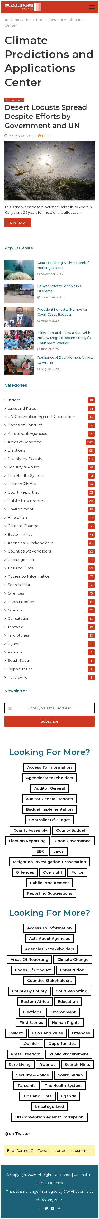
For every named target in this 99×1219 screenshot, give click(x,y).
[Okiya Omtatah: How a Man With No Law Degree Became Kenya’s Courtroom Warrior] (19, 340)
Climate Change (23, 526)
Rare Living (17, 677)
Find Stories (18, 635)
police (77, 872)
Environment (14, 100)
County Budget (71, 830)
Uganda (15, 644)
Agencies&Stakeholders (49, 777)
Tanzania (15, 627)
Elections (16, 450)
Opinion (15, 610)
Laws (58, 851)
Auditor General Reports (49, 798)
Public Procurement (27, 500)
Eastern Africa (20, 534)
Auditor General (49, 788)
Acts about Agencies (27, 433)
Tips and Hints (20, 568)
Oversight (52, 872)
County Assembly (30, 830)
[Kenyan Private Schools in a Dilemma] (19, 293)
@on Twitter (17, 1133)
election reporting (27, 840)
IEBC (40, 851)
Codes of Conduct (25, 425)
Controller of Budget (49, 819)
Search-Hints (20, 584)
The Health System (26, 475)
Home (13, 20)
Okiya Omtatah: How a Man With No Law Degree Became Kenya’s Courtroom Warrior (64, 338)
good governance (73, 840)
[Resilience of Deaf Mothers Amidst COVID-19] (19, 365)
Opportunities (20, 669)
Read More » (17, 223)
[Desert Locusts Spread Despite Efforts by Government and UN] (49, 170)
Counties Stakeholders (29, 551)
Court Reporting (24, 492)
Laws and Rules (22, 408)
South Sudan (19, 660)
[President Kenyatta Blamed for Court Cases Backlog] (19, 317)
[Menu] (92, 7)
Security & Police (23, 467)
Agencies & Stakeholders (30, 543)
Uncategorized (21, 560)
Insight (14, 400)
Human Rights (22, 484)
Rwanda (15, 652)
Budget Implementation (49, 809)
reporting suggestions (49, 893)
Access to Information (29, 576)
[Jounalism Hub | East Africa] (22, 7)
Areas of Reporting (24, 442)
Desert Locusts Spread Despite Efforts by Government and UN (45, 116)
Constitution (19, 618)
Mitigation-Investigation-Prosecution (49, 861)
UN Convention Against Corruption (41, 416)
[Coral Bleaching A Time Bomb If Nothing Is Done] (19, 270)
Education (17, 517)
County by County (25, 458)
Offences (16, 593)
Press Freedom (21, 602)
